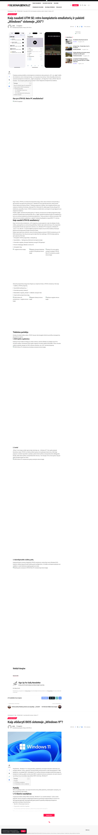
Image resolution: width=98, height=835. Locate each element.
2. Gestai (18, 91)
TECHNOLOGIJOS (12, 14)
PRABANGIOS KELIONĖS (77, 55)
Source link (15, 675)
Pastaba (16, 780)
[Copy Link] (80, 27)
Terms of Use (27, 690)
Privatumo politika (6, 831)
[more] (71, 5)
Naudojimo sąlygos (15, 831)
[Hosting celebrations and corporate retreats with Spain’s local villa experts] (68, 54)
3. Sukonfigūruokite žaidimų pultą (23, 93)
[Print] (82, 27)
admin (13, 25)
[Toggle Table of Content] (29, 83)
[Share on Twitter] (78, 27)
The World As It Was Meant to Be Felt (80, 39)
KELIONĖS (75, 41)
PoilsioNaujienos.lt (19, 5)
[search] (82, 5)
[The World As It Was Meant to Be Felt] (68, 41)
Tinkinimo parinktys (19, 88)
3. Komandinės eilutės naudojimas (22, 783)
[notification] (80, 5)
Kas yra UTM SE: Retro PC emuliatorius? (22, 85)
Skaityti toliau (49, 815)
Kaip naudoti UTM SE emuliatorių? (22, 87)
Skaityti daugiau (18, 94)
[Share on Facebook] (75, 27)
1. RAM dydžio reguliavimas (21, 90)
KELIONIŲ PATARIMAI (77, 49)
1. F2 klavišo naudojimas (20, 782)
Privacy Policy (50, 690)
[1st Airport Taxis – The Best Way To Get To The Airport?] (68, 47)
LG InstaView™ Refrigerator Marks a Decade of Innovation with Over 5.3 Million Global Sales (81, 60)
